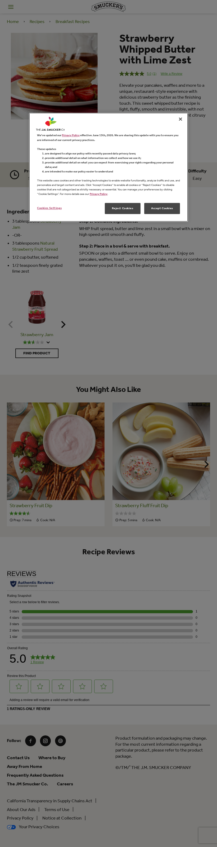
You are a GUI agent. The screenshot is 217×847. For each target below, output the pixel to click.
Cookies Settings (49, 208)
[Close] (180, 119)
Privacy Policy (71, 135)
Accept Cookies (162, 208)
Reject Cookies (122, 208)
